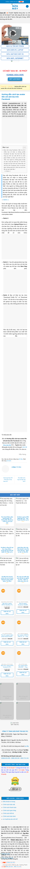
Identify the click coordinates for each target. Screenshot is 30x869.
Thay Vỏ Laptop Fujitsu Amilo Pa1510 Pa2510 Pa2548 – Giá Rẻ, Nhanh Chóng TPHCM (7, 635)
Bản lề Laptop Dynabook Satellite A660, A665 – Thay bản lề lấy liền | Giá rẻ (23, 604)
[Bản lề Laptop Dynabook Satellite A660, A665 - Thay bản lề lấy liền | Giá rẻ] (23, 593)
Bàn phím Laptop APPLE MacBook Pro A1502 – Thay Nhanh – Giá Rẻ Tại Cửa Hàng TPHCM (7, 604)
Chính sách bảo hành (9, 816)
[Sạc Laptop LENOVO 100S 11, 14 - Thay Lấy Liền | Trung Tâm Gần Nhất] (23, 625)
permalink (8, 460)
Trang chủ (3, 86)
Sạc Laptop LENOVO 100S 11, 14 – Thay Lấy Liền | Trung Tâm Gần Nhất (23, 635)
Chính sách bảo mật (9, 804)
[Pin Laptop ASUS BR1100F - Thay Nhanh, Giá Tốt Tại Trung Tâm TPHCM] (23, 656)
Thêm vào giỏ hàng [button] (7, 612)
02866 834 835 (11, 862)
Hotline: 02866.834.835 (12, 1)
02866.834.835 (5, 758)
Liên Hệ (24, 447)
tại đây (27, 746)
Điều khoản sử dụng (9, 801)
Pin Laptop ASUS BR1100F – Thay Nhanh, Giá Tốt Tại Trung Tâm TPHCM (23, 666)
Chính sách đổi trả (8, 813)
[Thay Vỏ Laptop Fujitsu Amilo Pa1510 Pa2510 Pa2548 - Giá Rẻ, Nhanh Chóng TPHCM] (7, 625)
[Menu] (2, 6)
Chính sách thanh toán (9, 807)
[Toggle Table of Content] (23, 147)
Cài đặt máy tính (15, 831)
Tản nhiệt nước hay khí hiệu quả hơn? (21, 479)
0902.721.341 (24, 758)
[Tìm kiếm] (27, 6)
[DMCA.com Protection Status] (15, 781)
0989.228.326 (15, 758)
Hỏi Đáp (10, 86)
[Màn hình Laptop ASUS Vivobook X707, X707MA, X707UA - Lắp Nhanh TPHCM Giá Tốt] (7, 656)
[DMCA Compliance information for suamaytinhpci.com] (15, 789)
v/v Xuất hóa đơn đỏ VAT (10, 819)
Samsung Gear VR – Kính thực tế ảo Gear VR (7, 479)
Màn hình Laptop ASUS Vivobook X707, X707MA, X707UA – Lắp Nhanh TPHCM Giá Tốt (7, 666)
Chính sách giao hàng (9, 810)
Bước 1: (8, 171)
